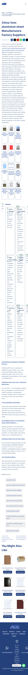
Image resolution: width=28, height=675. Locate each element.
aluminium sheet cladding (13, 490)
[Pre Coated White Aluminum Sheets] (8, 604)
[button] (11, 40)
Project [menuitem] (18, 631)
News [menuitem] (24, 631)
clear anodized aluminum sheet (16, 48)
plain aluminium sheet (8, 50)
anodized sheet (10, 480)
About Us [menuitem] (4, 631)
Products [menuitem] (12, 631)
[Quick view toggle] (11, 555)
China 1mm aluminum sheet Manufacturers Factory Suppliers (21, 537)
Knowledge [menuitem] (6, 633)
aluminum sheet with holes (14, 500)
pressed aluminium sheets (14, 495)
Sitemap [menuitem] (14, 636)
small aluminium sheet (12, 511)
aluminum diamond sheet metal (15, 485)
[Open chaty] (23, 665)
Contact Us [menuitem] (14, 633)
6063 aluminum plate (12, 531)
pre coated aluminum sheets (14, 506)
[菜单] (25, 4)
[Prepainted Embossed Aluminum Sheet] (8, 581)
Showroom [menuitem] (22, 633)
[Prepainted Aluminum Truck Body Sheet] (20, 581)
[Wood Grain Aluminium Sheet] (8, 559)
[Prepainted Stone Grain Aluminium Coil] (20, 559)
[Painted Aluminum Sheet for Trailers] (20, 604)
